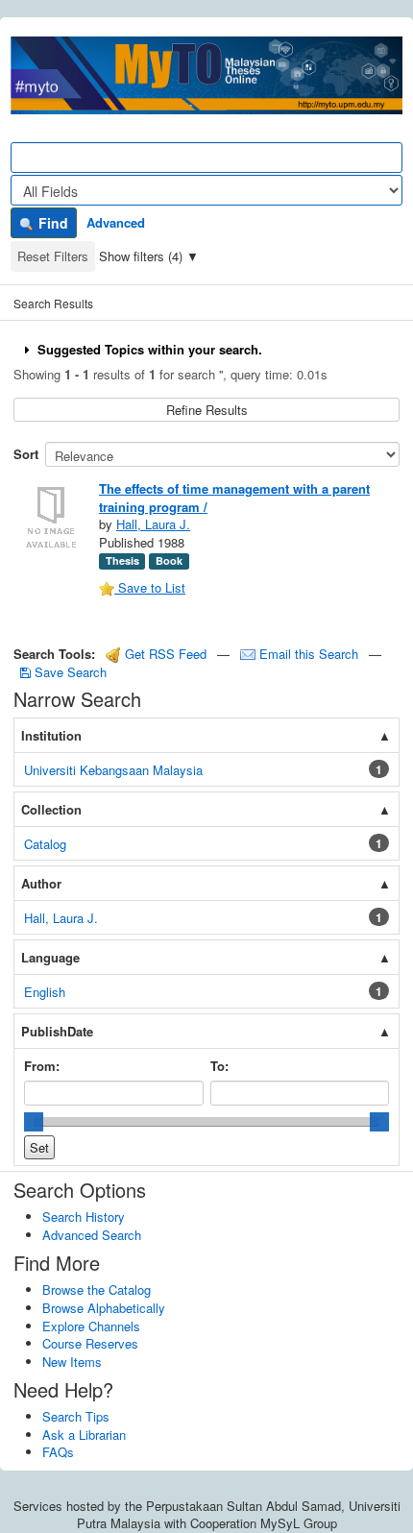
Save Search (69, 672)
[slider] (33, 1122)
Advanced (115, 222)
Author (41, 883)
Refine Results (207, 410)
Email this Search (308, 654)
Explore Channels (91, 1326)
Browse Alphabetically (103, 1308)
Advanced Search (91, 1235)
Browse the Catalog (96, 1289)
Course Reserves (90, 1343)
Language (50, 957)
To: (219, 1066)
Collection (51, 809)
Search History (83, 1216)
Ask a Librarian (84, 1434)
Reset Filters (52, 256)
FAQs (58, 1452)
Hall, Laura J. (153, 524)
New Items (72, 1361)
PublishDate (57, 1031)
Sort (25, 454)
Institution (51, 735)
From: (42, 1066)
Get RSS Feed (163, 654)
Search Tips (75, 1416)
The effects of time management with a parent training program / (234, 497)
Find (51, 222)
